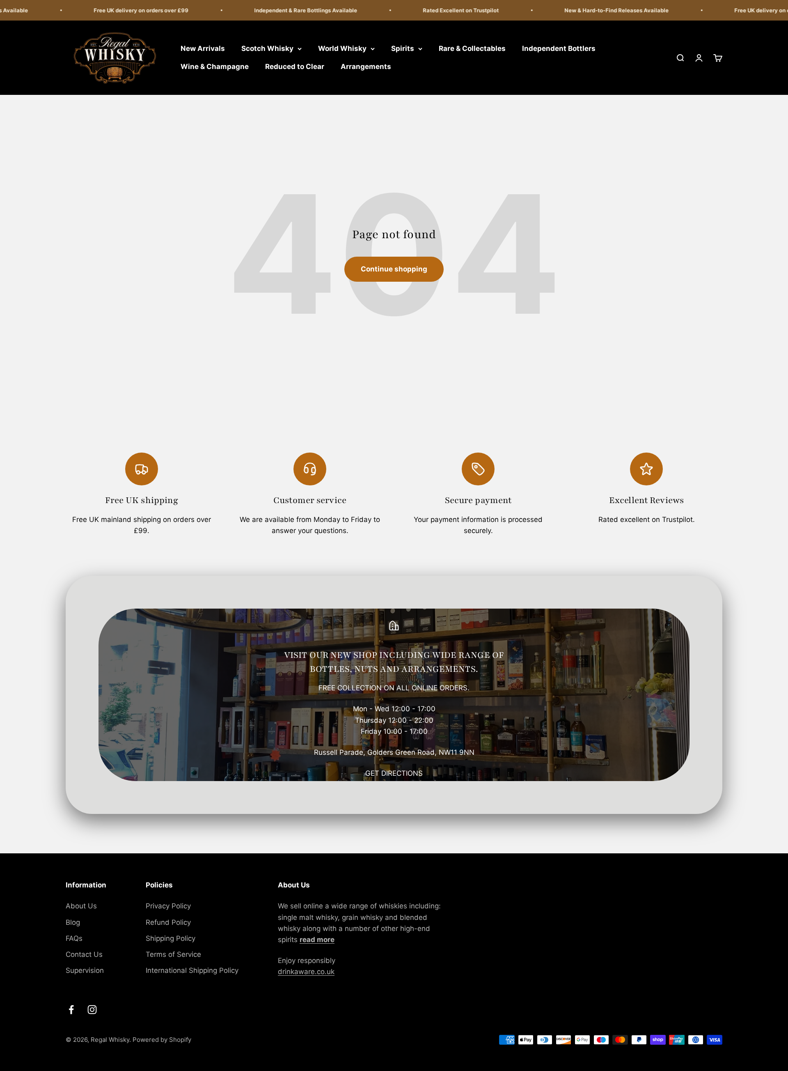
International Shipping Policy (192, 970)
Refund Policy (168, 922)
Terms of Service (173, 954)
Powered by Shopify (162, 1039)
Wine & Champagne (215, 66)
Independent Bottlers (559, 48)
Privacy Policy (168, 906)
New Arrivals (203, 48)
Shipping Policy (170, 938)
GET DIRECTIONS (394, 773)
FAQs (74, 938)
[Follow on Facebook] (71, 1009)
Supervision (85, 970)
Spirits (402, 48)
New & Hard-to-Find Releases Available (601, 10)
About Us (81, 906)
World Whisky (342, 48)
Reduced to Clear (294, 66)
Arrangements (366, 66)
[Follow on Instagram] (92, 1009)
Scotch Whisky (267, 48)
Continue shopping (394, 269)
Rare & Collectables (472, 48)
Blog (73, 922)
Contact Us (84, 954)
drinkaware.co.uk (306, 972)
